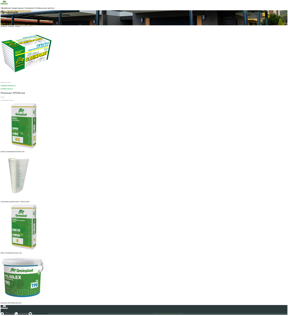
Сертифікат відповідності (8, 85)
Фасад (266, 12)
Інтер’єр (274, 12)
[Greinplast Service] (144, 3)
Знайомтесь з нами (245, 12)
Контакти (283, 12)
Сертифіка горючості (7, 88)
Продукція (258, 12)
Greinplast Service (166, 313)
